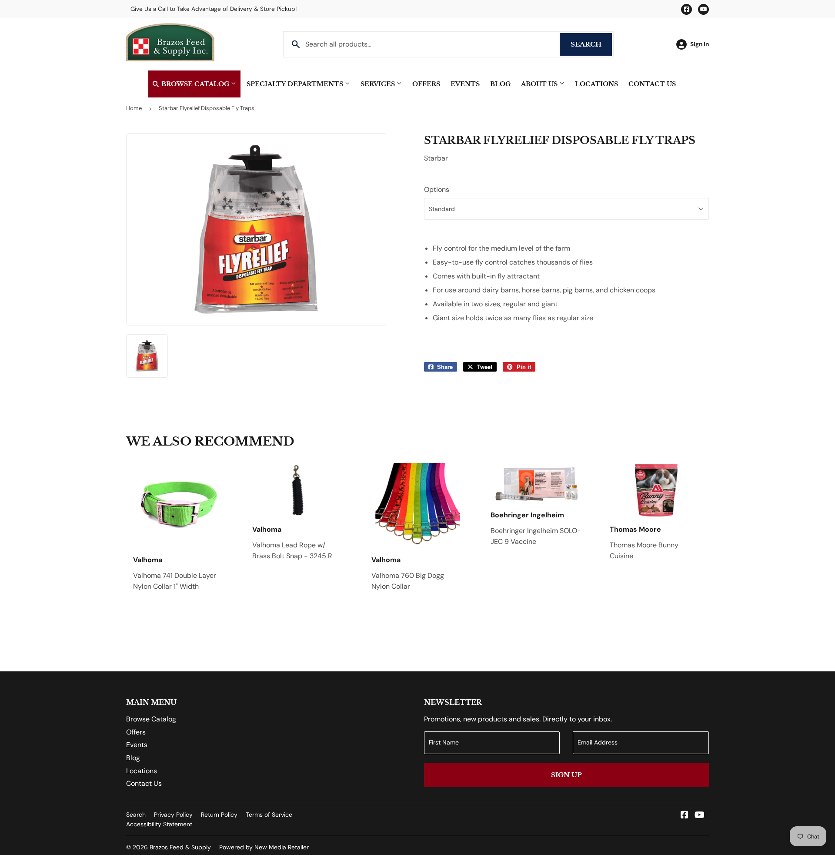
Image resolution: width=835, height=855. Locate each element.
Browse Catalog (195, 84)
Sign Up (566, 775)
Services (379, 84)
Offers (426, 84)
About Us (540, 84)
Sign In (699, 44)
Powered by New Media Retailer (264, 847)
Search (591, 44)
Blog (500, 84)
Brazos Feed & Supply (180, 847)
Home (134, 108)
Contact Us (652, 84)
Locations (596, 84)
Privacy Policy (173, 814)
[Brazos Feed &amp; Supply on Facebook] (684, 815)
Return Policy (219, 814)
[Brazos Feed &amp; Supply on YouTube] (700, 815)
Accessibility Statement (159, 824)
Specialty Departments (296, 84)
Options (436, 189)
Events (465, 84)
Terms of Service (269, 814)
